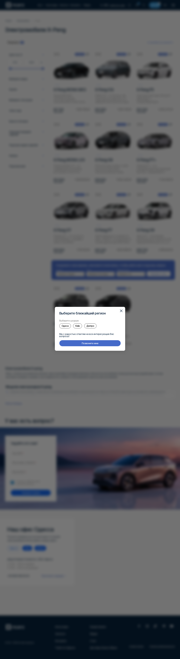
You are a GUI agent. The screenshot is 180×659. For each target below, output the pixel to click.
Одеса (65, 325)
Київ (77, 325)
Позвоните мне (90, 343)
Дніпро (90, 325)
